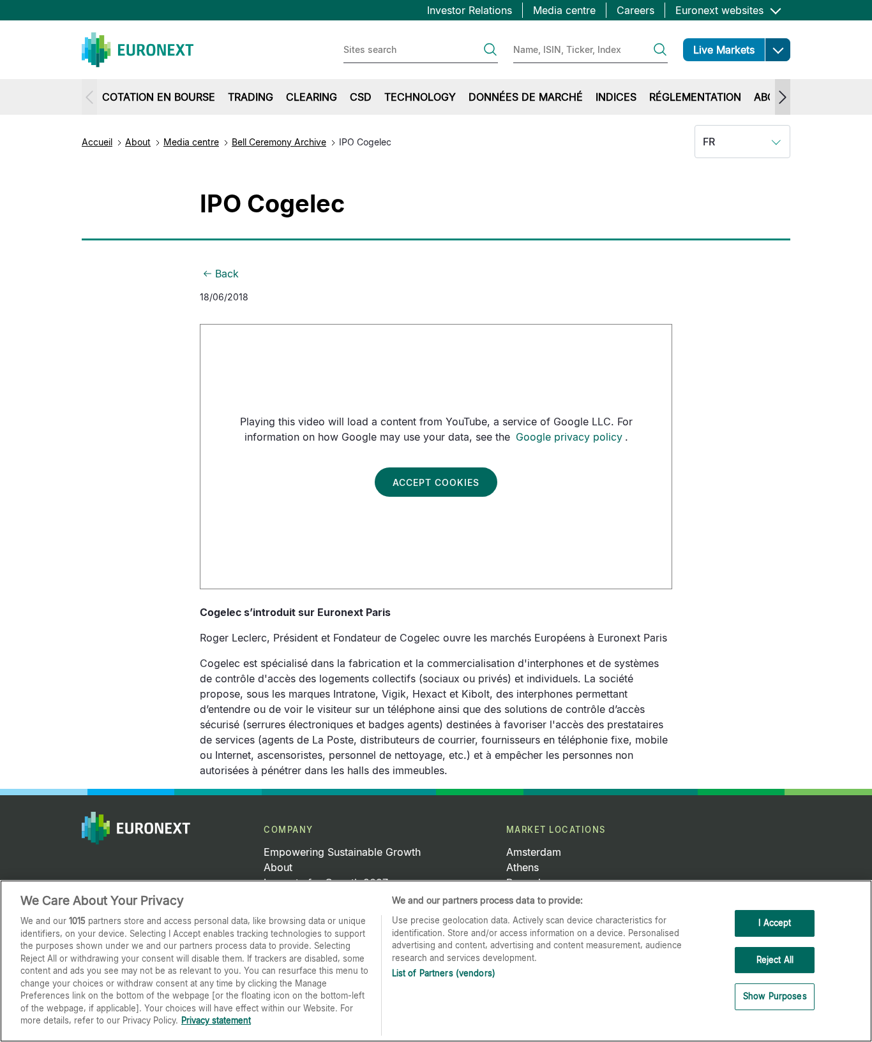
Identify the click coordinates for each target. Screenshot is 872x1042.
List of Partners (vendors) (443, 973)
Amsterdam (533, 852)
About (138, 141)
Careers (635, 10)
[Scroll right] (782, 97)
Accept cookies (436, 482)
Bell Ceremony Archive (279, 141)
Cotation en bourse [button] (158, 97)
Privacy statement (216, 1020)
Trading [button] (250, 97)
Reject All (774, 960)
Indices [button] (616, 97)
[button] (777, 49)
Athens (522, 867)
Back (227, 273)
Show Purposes (775, 997)
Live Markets (724, 49)
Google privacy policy (569, 436)
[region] (436, 961)
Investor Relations (469, 10)
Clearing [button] (311, 97)
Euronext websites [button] (721, 10)
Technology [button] (420, 97)
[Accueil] (137, 50)
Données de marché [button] (526, 97)
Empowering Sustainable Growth (342, 852)
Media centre (564, 10)
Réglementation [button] (695, 97)
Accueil (97, 141)
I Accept (774, 923)
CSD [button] (361, 97)
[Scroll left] (89, 97)
